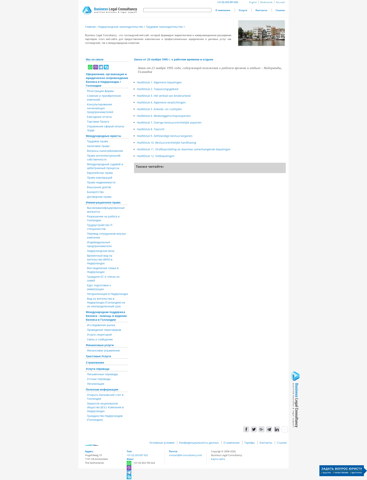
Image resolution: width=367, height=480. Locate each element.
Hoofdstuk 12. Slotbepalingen (156, 156)
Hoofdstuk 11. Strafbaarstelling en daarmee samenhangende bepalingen (184, 149)
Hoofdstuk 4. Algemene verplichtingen (161, 102)
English (253, 2)
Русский (280, 2)
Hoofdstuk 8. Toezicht (150, 129)
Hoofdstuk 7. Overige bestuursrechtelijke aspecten (169, 122)
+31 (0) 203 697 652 (227, 2)
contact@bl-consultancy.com (185, 455)
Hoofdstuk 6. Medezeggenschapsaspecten (164, 116)
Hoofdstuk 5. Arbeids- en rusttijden (159, 109)
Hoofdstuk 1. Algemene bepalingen (159, 82)
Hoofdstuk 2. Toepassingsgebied (157, 89)
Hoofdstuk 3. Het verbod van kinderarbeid (164, 96)
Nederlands (266, 2)
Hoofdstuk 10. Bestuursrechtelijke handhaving (166, 142)
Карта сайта (218, 459)
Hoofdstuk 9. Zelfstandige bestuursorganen (164, 136)
